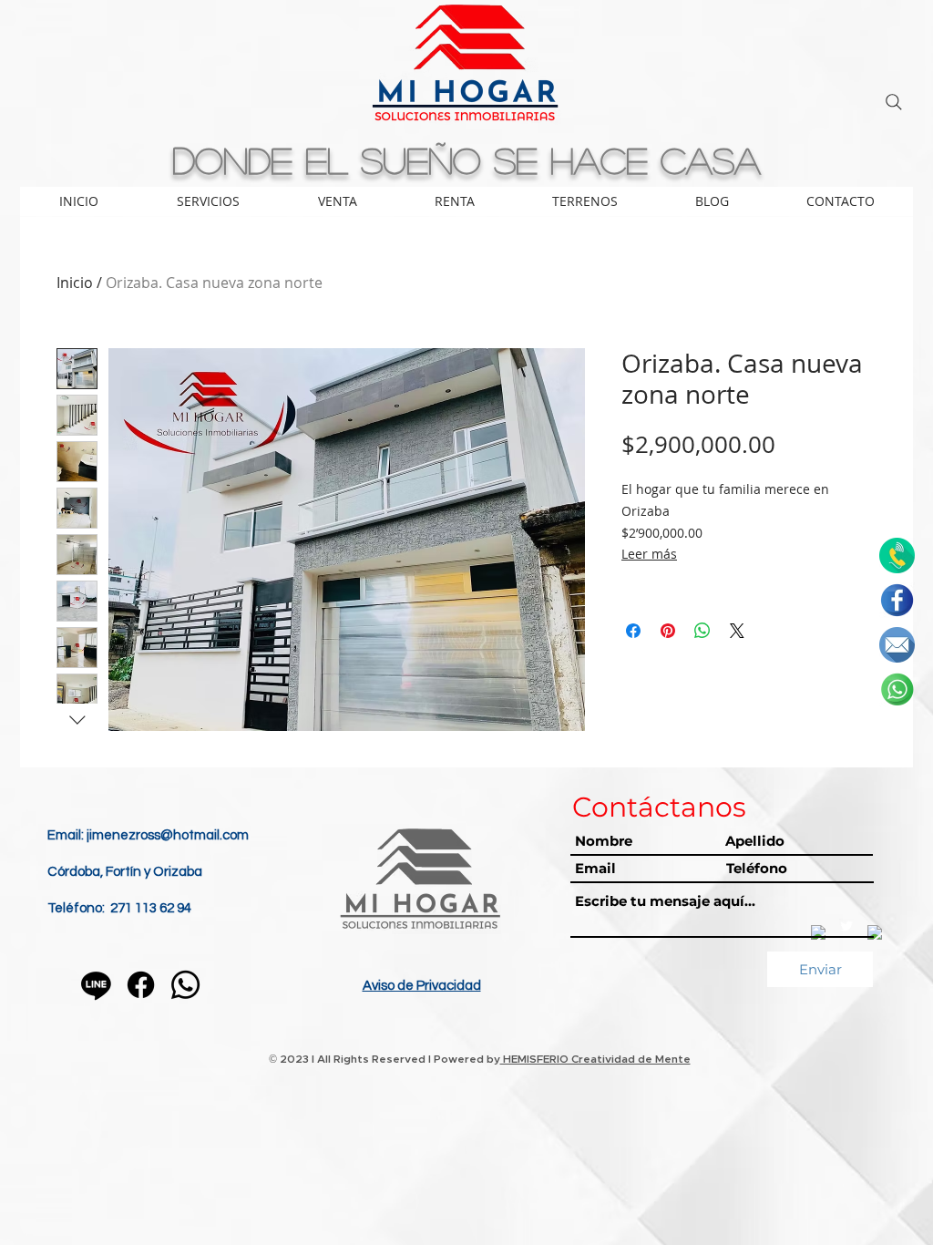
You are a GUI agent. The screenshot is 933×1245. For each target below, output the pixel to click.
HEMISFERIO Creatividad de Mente (595, 1059)
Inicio (74, 283)
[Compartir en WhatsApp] (702, 631)
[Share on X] (737, 631)
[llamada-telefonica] (897, 555)
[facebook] (897, 600)
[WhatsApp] (185, 985)
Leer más (649, 553)
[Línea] (96, 985)
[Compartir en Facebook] (633, 631)
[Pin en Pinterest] (668, 631)
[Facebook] (141, 985)
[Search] (894, 102)
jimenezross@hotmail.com (168, 835)
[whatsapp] (897, 689)
